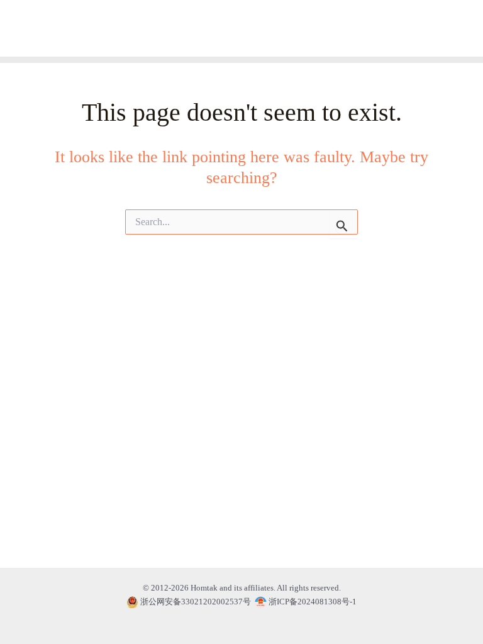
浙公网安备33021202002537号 (195, 601)
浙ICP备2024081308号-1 (312, 601)
